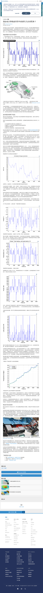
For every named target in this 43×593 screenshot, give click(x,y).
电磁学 (15, 533)
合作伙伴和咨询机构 (20, 576)
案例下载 (18, 554)
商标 (13, 585)
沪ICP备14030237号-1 (23, 585)
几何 (31, 528)
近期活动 (7, 574)
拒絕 (35, 13)
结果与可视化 (33, 544)
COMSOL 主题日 (8, 572)
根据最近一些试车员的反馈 (11, 443)
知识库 (18, 574)
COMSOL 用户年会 (8, 576)
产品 (6, 554)
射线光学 (15, 540)
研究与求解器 (33, 541)
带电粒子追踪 (16, 542)
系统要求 (7, 559)
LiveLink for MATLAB (7, 542)
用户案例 (18, 558)
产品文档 (18, 578)
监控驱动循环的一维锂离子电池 (14, 457)
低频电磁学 (16, 536)
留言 (21, 475)
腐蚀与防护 (7, 532)
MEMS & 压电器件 (25, 524)
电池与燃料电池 (17, 458)
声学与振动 (24, 526)
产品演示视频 (19, 556)
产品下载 (18, 580)
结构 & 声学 (24, 521)
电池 (5, 468)
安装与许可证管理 (34, 531)
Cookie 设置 (17, 585)
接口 (6, 535)
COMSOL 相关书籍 (20, 561)
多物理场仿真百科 (31, 563)
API (31, 520)
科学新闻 (24, 519)
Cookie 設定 (17, 13)
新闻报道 (30, 574)
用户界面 (32, 539)
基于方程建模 (33, 529)
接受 (26, 13)
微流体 (15, 526)
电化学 (6, 526)
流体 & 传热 (16, 519)
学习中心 (30, 554)
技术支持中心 (19, 570)
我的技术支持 (19, 572)
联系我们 (30, 576)
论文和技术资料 (20, 559)
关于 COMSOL (31, 570)
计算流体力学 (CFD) (16, 530)
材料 (31, 535)
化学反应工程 (7, 523)
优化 (31, 526)
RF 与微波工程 (16, 535)
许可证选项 (7, 558)
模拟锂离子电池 (12, 460)
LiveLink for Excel (8, 539)
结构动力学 (24, 533)
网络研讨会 (7, 570)
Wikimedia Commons (36, 102)
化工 (3, 468)
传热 (14, 520)
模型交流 (30, 559)
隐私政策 (10, 585)
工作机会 (30, 572)
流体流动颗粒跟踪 (17, 528)
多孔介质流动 (16, 524)
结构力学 (24, 531)
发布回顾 (7, 561)
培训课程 (30, 556)
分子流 (15, 522)
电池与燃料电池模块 (34, 130)
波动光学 (15, 544)
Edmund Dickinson (8, 23)
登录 (6, 585)
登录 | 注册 (21, 506)
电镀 (6, 530)
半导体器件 (16, 538)
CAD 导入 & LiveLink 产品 (7, 537)
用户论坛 (30, 558)
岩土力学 (24, 527)
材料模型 (24, 529)
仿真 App (32, 524)
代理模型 (32, 522)
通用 (32, 519)
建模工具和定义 (33, 533)
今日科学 (7, 519)
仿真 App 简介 (19, 563)
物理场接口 (33, 537)
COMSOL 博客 (6, 19)
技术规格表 (7, 556)
